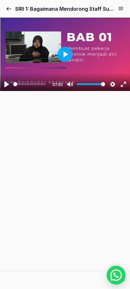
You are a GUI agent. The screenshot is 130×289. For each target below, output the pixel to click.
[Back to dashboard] (9, 9)
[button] (116, 275)
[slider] (29, 84)
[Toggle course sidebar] (121, 9)
